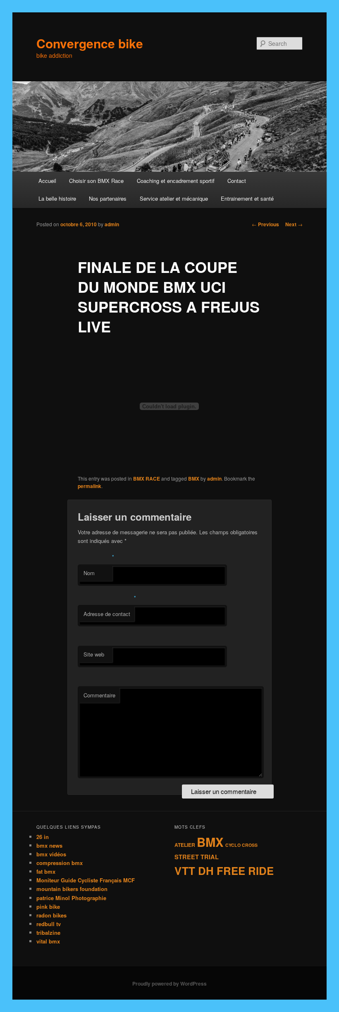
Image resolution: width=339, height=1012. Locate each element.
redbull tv (48, 924)
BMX (193, 478)
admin (112, 224)
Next (294, 224)
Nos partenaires (108, 198)
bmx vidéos (51, 854)
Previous (265, 224)
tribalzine (48, 932)
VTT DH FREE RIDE (224, 870)
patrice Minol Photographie (71, 898)
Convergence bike (89, 43)
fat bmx (45, 871)
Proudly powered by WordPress (169, 983)
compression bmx (59, 863)
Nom (89, 573)
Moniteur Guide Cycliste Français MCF (85, 880)
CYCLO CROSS (241, 845)
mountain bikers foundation (71, 889)
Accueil (47, 181)
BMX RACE (146, 478)
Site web (94, 654)
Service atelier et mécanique (174, 198)
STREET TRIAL (196, 857)
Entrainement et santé (247, 198)
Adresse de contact (107, 614)
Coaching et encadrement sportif (176, 181)
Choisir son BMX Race (96, 181)
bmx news (49, 845)
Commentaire (99, 695)
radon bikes (51, 915)
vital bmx (48, 941)
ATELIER (184, 844)
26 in (42, 837)
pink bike (48, 906)
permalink (89, 486)
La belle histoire (57, 198)
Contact (236, 181)
